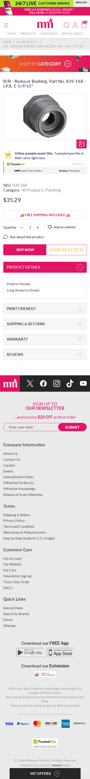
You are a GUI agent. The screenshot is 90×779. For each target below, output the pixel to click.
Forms (8, 619)
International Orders (18, 477)
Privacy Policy (14, 520)
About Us (10, 453)
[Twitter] (26, 383)
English (81, 2)
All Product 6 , (33, 190)
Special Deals (13, 608)
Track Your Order (16, 582)
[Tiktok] (66, 383)
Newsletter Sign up (17, 576)
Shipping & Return (16, 515)
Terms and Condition (18, 526)
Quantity (9, 227)
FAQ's (8, 588)
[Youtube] (80, 383)
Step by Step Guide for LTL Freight (29, 538)
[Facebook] (40, 383)
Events (8, 471)
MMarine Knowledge (19, 488)
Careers (9, 465)
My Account (12, 558)
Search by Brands (16, 614)
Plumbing (53, 190)
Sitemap (9, 625)
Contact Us (11, 459)
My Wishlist (12, 564)
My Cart (9, 570)
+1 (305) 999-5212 (57, 12)
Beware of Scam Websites (23, 494)
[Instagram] (53, 383)
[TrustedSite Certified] (45, 743)
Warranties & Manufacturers (24, 532)
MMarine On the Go (18, 483)
